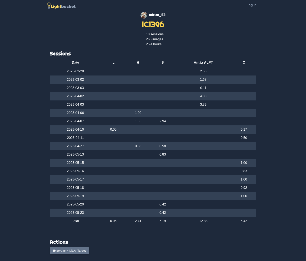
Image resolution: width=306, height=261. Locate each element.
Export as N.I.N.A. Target (69, 250)
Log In (251, 5)
